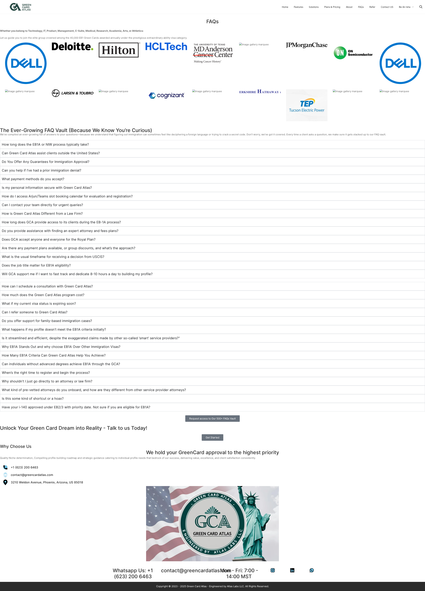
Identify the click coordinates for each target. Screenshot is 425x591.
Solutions (314, 6)
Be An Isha (404, 6)
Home (285, 6)
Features (298, 6)
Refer (372, 6)
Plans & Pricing (332, 6)
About (349, 6)
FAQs (361, 6)
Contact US (387, 6)
